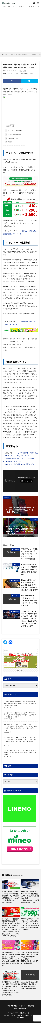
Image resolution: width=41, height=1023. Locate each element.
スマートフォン (12, 7)
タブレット (22, 7)
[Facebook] (12, 81)
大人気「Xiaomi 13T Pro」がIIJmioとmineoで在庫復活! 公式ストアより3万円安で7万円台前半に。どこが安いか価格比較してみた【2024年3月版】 (11, 897)
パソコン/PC (32, 7)
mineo (34, 54)
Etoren (17, 564)
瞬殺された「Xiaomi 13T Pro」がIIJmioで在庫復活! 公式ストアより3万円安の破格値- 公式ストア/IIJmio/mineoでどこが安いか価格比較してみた (30, 897)
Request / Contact (20, 1008)
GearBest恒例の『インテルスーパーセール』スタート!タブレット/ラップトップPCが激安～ (29, 600)
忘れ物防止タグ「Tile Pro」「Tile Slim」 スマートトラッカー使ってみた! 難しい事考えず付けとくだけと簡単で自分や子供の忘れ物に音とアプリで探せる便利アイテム (20, 727)
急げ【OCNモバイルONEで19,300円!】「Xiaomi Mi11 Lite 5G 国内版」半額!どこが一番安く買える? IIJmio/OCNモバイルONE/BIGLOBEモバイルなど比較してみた (11, 988)
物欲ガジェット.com (26, 1013)
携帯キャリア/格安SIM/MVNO (20, 54)
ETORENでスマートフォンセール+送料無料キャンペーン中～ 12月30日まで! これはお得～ (29, 569)
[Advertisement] (20, 29)
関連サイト (10, 142)
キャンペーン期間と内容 (14, 131)
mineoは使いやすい (13, 138)
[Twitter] (29, 81)
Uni (7, 707)
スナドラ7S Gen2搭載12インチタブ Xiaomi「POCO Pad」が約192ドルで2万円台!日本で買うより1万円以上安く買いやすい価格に (20, 703)
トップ (4, 7)
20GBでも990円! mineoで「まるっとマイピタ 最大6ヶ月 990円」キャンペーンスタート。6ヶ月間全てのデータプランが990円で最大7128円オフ (30, 924)
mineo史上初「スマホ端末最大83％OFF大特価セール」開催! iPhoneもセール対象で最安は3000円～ (29, 985)
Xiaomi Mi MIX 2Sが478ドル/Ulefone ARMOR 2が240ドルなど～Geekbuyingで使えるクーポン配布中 (29, 585)
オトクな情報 (22, 71)
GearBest (16, 549)
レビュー (22, 1006)
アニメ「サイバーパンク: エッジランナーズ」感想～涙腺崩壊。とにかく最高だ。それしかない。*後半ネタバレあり (20, 752)
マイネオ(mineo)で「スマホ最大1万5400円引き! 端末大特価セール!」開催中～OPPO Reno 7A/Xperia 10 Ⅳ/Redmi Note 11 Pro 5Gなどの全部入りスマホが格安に (11, 959)
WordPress (20, 1017)
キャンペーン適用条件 (13, 134)
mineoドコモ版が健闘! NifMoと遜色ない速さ (20, 464)
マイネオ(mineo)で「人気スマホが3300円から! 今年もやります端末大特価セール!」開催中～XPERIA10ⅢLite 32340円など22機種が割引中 (30, 958)
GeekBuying (15, 580)
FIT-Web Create (23, 1015)
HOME (5, 54)
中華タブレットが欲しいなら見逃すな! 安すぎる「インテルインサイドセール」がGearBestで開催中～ (29, 554)
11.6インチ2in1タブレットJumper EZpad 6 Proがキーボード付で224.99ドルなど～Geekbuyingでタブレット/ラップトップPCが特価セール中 (29, 618)
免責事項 (31, 1006)
